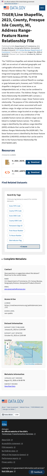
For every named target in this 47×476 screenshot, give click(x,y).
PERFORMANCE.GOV (37, 407)
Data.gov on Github (8, 409)
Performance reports (10, 458)
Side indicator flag (15, 240)
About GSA (6, 440)
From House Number (16, 231)
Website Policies (24, 407)
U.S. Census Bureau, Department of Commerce (22, 51)
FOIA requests (7, 447)
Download (35, 162)
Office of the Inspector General (14, 454)
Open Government (12, 407)
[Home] (14, 7)
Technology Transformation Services (17, 434)
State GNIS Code (15, 216)
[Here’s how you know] (23, 2)
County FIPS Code (15, 211)
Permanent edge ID (15, 226)
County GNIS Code (15, 221)
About (3, 407)
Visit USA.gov (7, 471)
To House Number (15, 235)
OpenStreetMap (30, 364)
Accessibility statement (11, 443)
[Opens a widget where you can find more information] (37, 472)
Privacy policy (7, 462)
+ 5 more (23, 246)
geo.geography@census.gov (14, 289)
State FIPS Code (14, 206)
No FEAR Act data (9, 451)
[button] (7, 344)
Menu (42, 8)
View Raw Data (9, 386)
